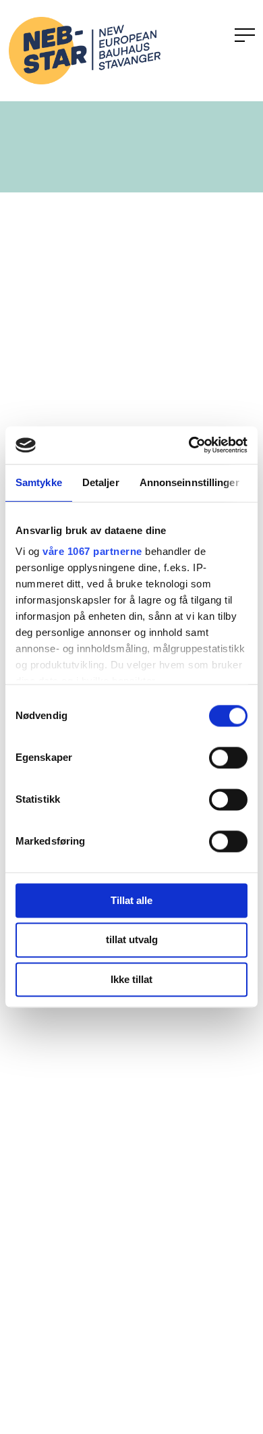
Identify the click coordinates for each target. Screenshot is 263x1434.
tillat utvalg (132, 940)
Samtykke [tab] (39, 482)
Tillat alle (131, 900)
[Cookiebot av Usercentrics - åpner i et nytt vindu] (189, 445)
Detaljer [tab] (100, 482)
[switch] (228, 757)
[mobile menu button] (245, 35)
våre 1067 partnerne (92, 551)
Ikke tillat (131, 979)
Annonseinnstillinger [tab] (189, 482)
